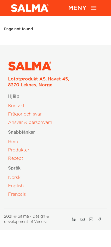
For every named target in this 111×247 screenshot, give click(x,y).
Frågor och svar (24, 114)
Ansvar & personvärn (30, 122)
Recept (15, 158)
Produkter (18, 150)
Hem (13, 142)
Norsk (14, 177)
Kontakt (16, 106)
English (16, 186)
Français (17, 194)
